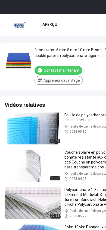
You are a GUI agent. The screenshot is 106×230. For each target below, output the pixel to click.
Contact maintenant (62, 70)
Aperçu (49, 24)
